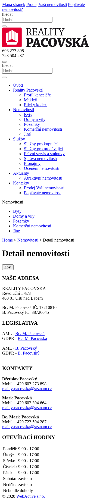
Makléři (30, 100)
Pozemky (32, 124)
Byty (28, 114)
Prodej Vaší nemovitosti (44, 188)
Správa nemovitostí (40, 158)
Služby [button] (19, 139)
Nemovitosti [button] (23, 109)
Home (7, 240)
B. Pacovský (26, 348)
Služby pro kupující (41, 144)
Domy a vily (34, 119)
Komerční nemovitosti (43, 129)
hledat (7, 14)
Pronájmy (32, 163)
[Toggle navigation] (4, 62)
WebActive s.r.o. (30, 496)
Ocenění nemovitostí (41, 168)
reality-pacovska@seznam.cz (27, 388)
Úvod (18, 85)
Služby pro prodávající (43, 148)
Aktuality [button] (21, 173)
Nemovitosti (27, 240)
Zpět (7, 267)
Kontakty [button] (21, 183)
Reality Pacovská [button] (28, 90)
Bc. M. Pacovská (30, 333)
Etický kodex (35, 104)
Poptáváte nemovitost (42, 192)
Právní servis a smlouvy (44, 153)
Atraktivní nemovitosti (43, 178)
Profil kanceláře (37, 95)
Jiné (27, 134)
